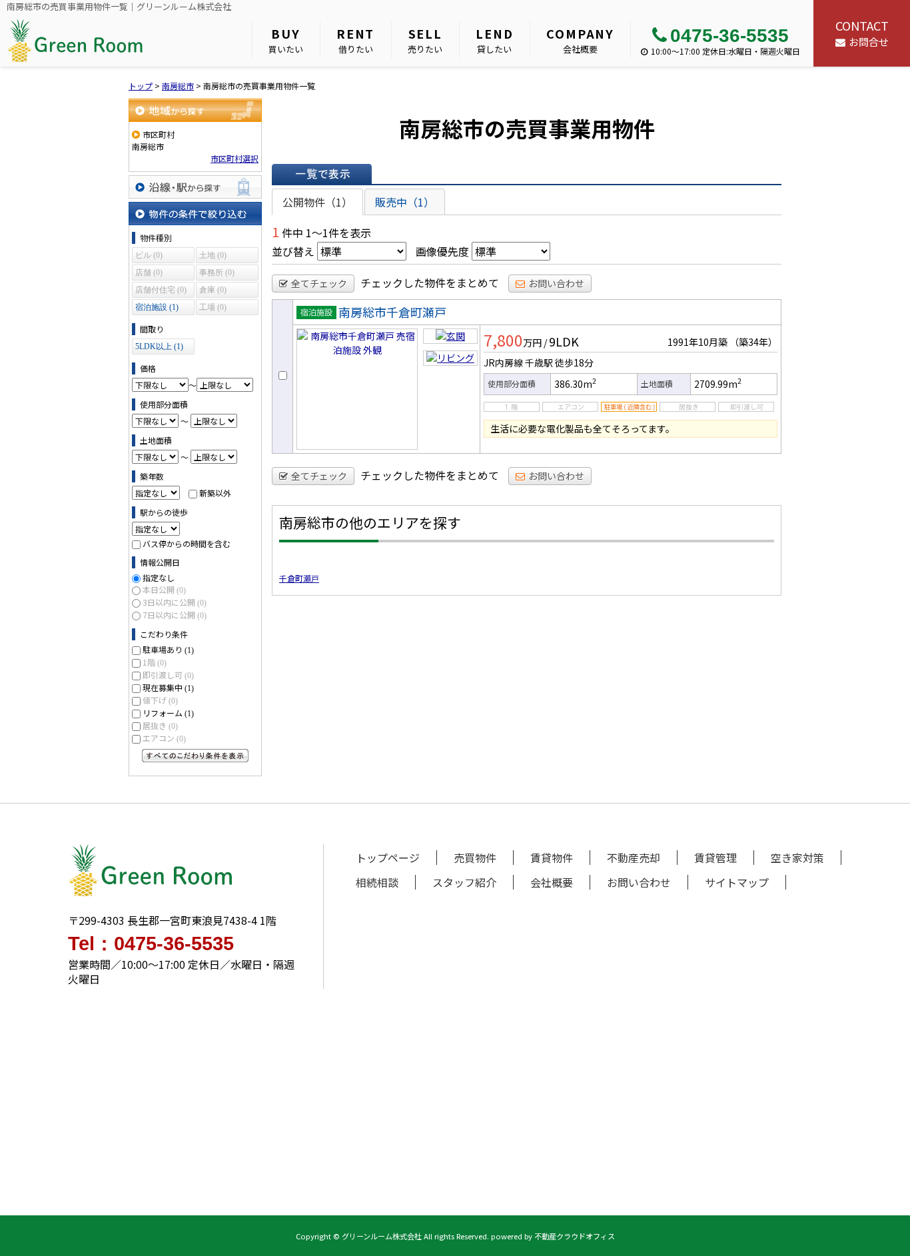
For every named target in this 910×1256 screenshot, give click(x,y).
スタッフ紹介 (464, 882)
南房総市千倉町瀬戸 (392, 311)
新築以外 (215, 492)
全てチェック (319, 283)
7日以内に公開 (175, 614)
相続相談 (377, 882)
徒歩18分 (574, 362)
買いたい (285, 40)
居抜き (160, 725)
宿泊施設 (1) (157, 307)
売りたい (425, 40)
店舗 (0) (149, 272)
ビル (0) (149, 255)
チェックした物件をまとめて (429, 283)
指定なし (159, 577)
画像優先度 (442, 251)
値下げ (160, 700)
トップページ (388, 857)
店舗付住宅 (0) (161, 290)
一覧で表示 (322, 174)
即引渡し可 (168, 674)
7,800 (503, 339)
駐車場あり (168, 649)
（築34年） (753, 341)
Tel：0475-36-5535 (151, 943)
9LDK (564, 341)
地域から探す (195, 110)
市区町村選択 (234, 158)
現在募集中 (168, 687)
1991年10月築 (697, 341)
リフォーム (168, 712)
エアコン (164, 738)
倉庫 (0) (213, 290)
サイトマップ (737, 882)
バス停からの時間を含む (186, 543)
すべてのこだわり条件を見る (195, 755)
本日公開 (164, 589)
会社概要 (580, 40)
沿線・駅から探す (195, 187)
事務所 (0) (216, 272)
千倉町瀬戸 (299, 578)
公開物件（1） (317, 202)
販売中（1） (404, 202)
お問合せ (862, 33)
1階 (155, 662)
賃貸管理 (715, 857)
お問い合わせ (556, 283)
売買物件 (475, 857)
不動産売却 (633, 857)
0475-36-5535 (729, 35)
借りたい (355, 40)
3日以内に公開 (175, 602)
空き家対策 (797, 857)
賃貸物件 (551, 857)
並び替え (293, 251)
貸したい (494, 40)
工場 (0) (213, 307)
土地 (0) (213, 255)
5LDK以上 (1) (159, 346)
